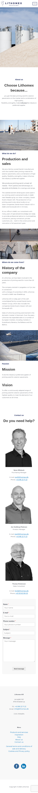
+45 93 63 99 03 (21, 593)
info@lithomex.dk (21, 709)
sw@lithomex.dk (21, 477)
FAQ (19, 737)
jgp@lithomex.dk (22, 534)
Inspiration (19, 735)
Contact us (19, 742)
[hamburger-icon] (34, 3)
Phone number (9, 621)
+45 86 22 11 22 (21, 480)
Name (6, 604)
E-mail (6, 613)
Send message (19, 669)
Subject (6, 629)
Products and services (19, 732)
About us (19, 740)
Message (7, 638)
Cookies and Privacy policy (19, 751)
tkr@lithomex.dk (22, 591)
